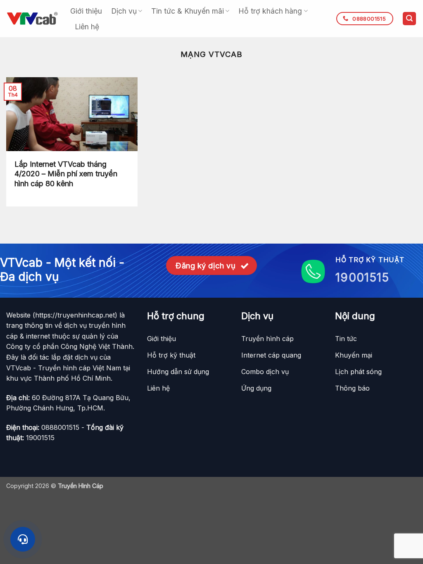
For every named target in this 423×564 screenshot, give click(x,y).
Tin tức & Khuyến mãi (187, 11)
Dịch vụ (124, 11)
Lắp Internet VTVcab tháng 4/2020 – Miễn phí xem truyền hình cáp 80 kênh (65, 174)
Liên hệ (87, 26)
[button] (409, 19)
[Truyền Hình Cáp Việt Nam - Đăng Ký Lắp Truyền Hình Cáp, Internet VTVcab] (32, 18)
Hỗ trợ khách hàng (270, 11)
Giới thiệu (86, 11)
